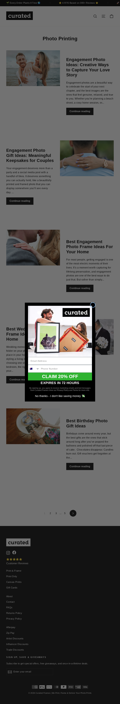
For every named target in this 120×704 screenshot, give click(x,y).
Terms (75, 390)
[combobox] (33, 368)
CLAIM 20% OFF (60, 376)
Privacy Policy (63, 390)
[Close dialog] (92, 305)
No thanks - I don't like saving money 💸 (60, 396)
